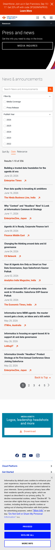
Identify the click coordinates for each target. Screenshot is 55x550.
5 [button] (44, 385)
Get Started (8, 472)
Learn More (26, 10)
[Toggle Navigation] (51, 17)
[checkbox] (5, 102)
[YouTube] (31, 455)
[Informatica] (9, 18)
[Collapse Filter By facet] (49, 96)
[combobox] (25, 89)
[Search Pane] (44, 17)
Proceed (27, 526)
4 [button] (39, 385)
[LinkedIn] (24, 455)
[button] (50, 89)
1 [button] (23, 385)
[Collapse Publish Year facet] (49, 114)
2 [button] (29, 385)
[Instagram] (38, 455)
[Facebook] (17, 455)
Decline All (27, 535)
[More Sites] (37, 17)
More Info (27, 543)
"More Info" (38, 510)
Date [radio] (13, 151)
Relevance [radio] (22, 151)
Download (30, 431)
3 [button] (34, 385)
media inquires (27, 45)
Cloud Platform (9, 466)
